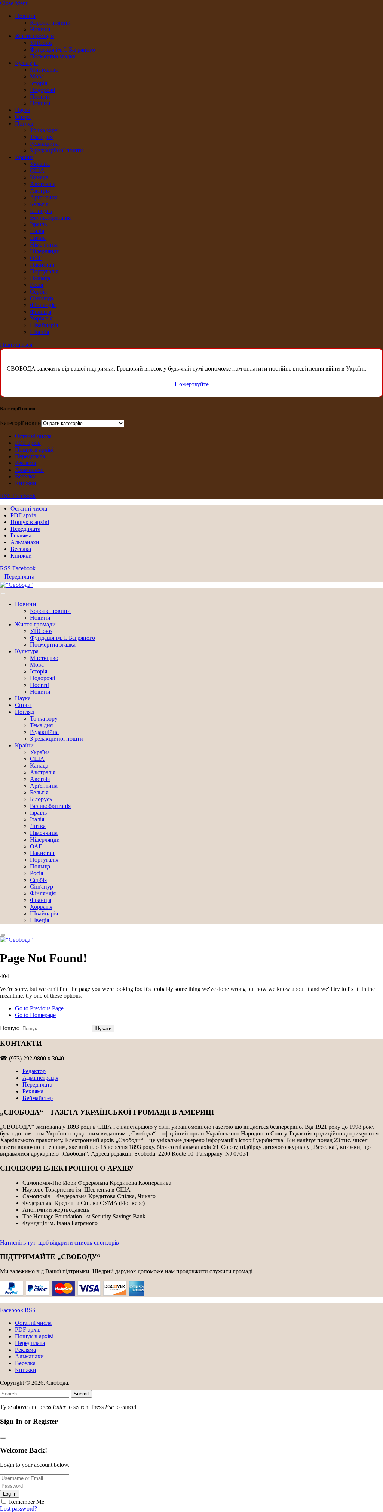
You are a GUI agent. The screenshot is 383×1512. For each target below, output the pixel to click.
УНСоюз (41, 43)
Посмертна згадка (53, 56)
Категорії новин (20, 423)
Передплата (30, 456)
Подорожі (42, 90)
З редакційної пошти (56, 150)
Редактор (34, 1071)
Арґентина (44, 197)
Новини (25, 16)
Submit (81, 1394)
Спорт (23, 117)
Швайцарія (44, 325)
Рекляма (25, 463)
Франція (40, 312)
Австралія (42, 184)
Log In (9, 1494)
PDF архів (28, 443)
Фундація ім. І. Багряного (62, 49)
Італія (37, 231)
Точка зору (44, 130)
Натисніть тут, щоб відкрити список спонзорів (59, 1242)
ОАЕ (36, 258)
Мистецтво (44, 69)
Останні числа (33, 436)
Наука (22, 110)
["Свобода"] (16, 585)
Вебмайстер (37, 1098)
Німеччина (44, 244)
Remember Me (26, 1502)
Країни (24, 157)
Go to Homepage (35, 1015)
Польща (40, 278)
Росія (36, 285)
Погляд (24, 123)
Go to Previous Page (39, 1008)
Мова (37, 76)
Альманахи (29, 470)
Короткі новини (50, 22)
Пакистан (42, 264)
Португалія (44, 271)
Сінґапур (41, 298)
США (37, 170)
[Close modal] (3, 1438)
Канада (39, 177)
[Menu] (3, 594)
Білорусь (41, 211)
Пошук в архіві (34, 449)
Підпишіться (16, 344)
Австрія (40, 191)
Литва (38, 238)
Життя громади (34, 36)
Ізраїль (38, 224)
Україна (40, 164)
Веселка (25, 476)
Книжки (25, 483)
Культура (26, 63)
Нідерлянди (45, 251)
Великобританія (50, 217)
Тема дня (41, 137)
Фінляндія (43, 305)
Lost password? (18, 1508)
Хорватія (41, 318)
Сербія (38, 291)
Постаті (39, 96)
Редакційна (44, 143)
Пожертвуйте (192, 384)
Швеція (39, 332)
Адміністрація (40, 1078)
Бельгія (39, 204)
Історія (38, 83)
